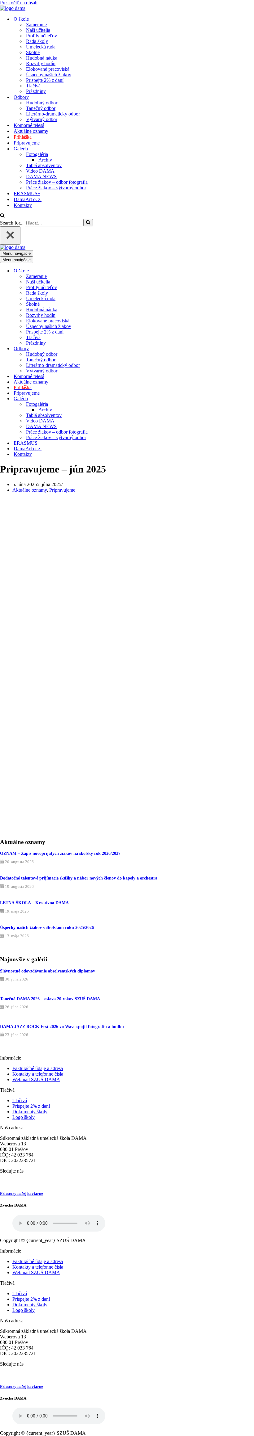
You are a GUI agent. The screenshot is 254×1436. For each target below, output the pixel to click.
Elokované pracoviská (47, 69)
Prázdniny (36, 91)
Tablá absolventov (44, 165)
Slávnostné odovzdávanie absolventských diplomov (47, 971)
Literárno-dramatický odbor (53, 113)
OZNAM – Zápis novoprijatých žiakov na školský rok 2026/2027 (60, 853)
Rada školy (37, 41)
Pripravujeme (27, 142)
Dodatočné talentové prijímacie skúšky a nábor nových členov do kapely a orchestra (78, 878)
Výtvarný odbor (41, 119)
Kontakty (23, 205)
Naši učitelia (38, 30)
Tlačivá (33, 85)
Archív (45, 159)
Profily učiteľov (41, 35)
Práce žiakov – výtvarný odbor (56, 187)
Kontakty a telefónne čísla (37, 1074)
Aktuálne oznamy (31, 131)
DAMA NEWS (41, 176)
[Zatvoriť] (10, 235)
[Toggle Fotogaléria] (108, 404)
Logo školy (23, 1117)
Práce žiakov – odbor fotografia (57, 182)
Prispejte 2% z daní (45, 80)
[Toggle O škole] (108, 271)
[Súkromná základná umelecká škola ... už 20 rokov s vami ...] (12, 8)
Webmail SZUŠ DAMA (36, 1079)
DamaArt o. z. (28, 199)
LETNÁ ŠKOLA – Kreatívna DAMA (34, 903)
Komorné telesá (29, 125)
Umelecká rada (40, 46)
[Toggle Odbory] (108, 348)
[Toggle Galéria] (108, 398)
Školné (33, 52)
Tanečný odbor (40, 108)
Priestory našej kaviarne (21, 1193)
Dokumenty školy (29, 1111)
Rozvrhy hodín (40, 63)
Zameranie (36, 24)
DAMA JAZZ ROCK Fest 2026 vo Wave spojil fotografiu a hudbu (62, 1026)
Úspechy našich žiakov (48, 74)
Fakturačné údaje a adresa (37, 1068)
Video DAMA (40, 171)
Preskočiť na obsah (18, 2)
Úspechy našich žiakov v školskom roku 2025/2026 (47, 927)
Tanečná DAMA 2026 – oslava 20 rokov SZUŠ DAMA (50, 999)
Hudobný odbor (41, 102)
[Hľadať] (2, 216)
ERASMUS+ (27, 193)
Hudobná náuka (41, 58)
